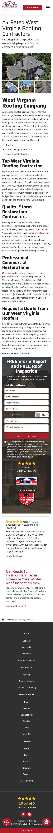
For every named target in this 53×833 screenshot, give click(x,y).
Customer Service (26, 660)
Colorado (26, 708)
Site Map (32, 821)
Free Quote (26, 830)
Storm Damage (26, 681)
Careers (26, 774)
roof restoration (40, 233)
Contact (26, 640)
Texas (26, 702)
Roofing (26, 674)
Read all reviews (14, 556)
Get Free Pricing (26, 436)
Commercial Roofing (27, 687)
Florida (26, 721)
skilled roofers (33, 196)
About (27, 748)
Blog (26, 755)
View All (26, 734)
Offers (26, 761)
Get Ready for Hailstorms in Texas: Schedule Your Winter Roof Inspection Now (24, 577)
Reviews (26, 768)
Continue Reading (14, 606)
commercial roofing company (20, 273)
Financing (26, 653)
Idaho (26, 727)
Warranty (26, 647)
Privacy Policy (27, 456)
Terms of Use (16, 456)
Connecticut (27, 714)
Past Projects (26, 780)
